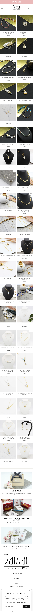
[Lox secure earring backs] (16, 535)
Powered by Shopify (16, 611)
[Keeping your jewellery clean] (16, 507)
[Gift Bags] (16, 480)
